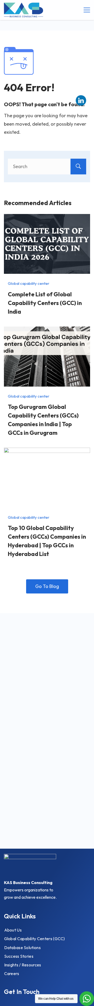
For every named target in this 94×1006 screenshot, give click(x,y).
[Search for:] (47, 166)
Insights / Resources (22, 964)
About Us (13, 930)
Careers (11, 973)
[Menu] (87, 10)
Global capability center (28, 283)
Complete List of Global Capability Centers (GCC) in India (45, 303)
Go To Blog (47, 586)
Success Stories (19, 956)
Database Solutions (22, 947)
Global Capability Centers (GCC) (34, 938)
